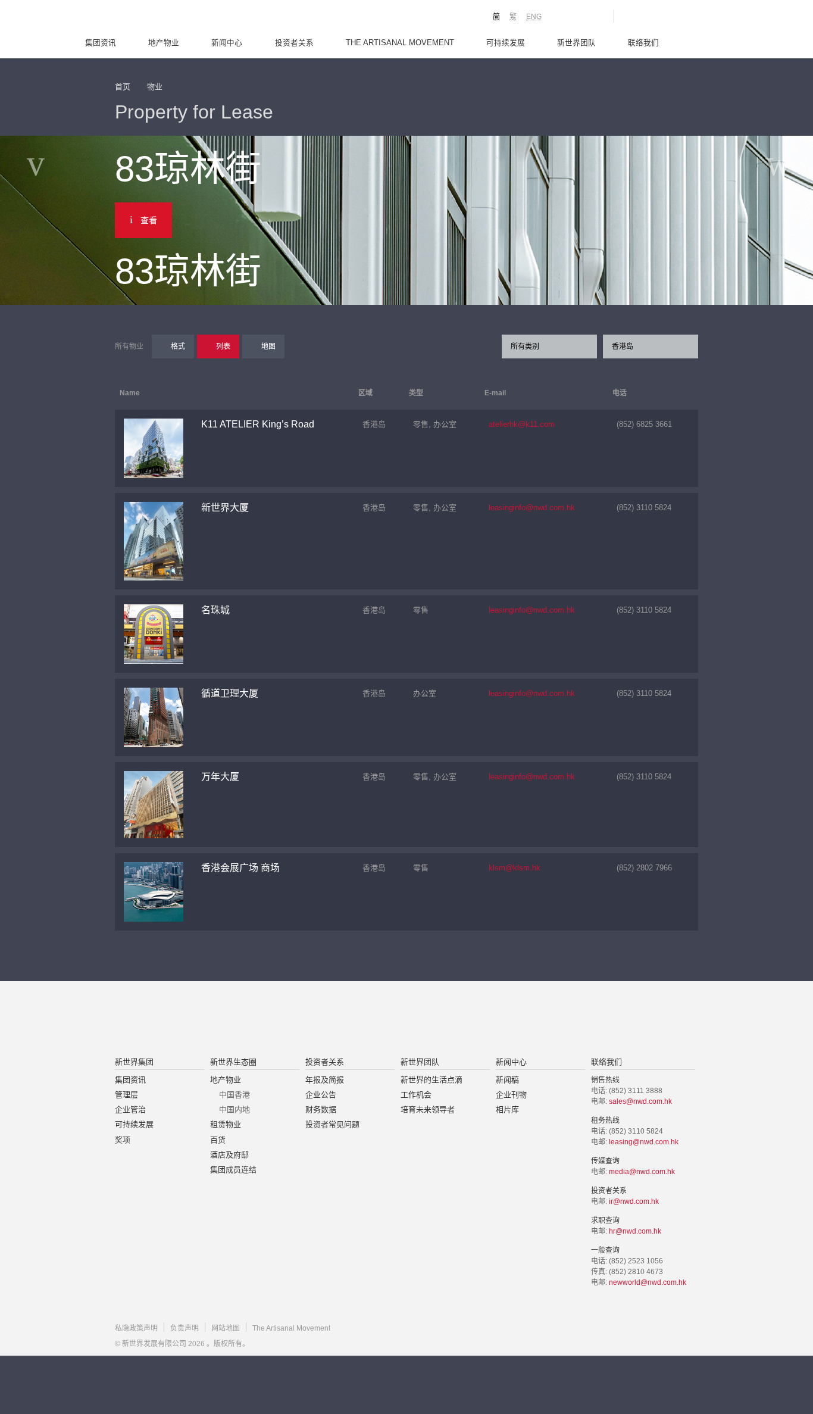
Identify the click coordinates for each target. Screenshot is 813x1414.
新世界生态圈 (233, 1061)
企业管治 (130, 1109)
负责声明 (184, 1328)
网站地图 (225, 1328)
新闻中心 (226, 43)
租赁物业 (225, 1124)
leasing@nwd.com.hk (643, 1142)
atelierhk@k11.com (522, 424)
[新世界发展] (180, 18)
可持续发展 (505, 43)
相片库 (507, 1109)
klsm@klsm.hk (514, 867)
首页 (122, 86)
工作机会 (416, 1094)
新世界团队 (576, 43)
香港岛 (622, 346)
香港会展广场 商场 (240, 868)
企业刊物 (511, 1094)
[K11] (562, 15)
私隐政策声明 (136, 1328)
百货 (218, 1139)
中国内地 (234, 1109)
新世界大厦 (225, 507)
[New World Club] (595, 16)
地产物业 (163, 43)
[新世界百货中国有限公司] (526, 1020)
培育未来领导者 (428, 1109)
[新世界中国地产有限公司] (391, 1020)
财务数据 (320, 1109)
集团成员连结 (233, 1169)
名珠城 (215, 610)
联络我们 (643, 43)
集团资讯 (100, 43)
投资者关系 (294, 43)
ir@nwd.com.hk (634, 1201)
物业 (154, 86)
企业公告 (320, 1094)
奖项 (122, 1139)
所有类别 (525, 346)
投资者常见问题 (332, 1124)
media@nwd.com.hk (642, 1172)
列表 (223, 346)
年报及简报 (324, 1079)
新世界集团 (134, 1061)
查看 (148, 220)
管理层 (126, 1094)
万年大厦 (220, 777)
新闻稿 (507, 1079)
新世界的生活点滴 (431, 1079)
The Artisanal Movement (400, 43)
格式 (178, 346)
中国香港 (234, 1094)
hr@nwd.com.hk (635, 1231)
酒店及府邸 (229, 1154)
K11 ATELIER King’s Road (257, 424)
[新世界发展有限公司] (272, 1020)
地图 (268, 346)
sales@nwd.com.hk (640, 1101)
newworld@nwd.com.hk (647, 1282)
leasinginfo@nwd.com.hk (532, 507)
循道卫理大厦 (229, 693)
